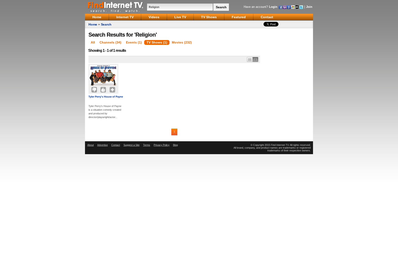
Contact (115, 145)
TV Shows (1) (156, 42)
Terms (146, 145)
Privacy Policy (162, 145)
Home (92, 24)
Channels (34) (110, 42)
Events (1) (134, 42)
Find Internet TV (115, 7)
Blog (175, 145)
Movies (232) (182, 42)
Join (309, 7)
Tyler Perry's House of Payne (105, 96)
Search (106, 24)
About (90, 145)
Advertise (102, 145)
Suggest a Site (131, 145)
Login (273, 7)
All (93, 42)
